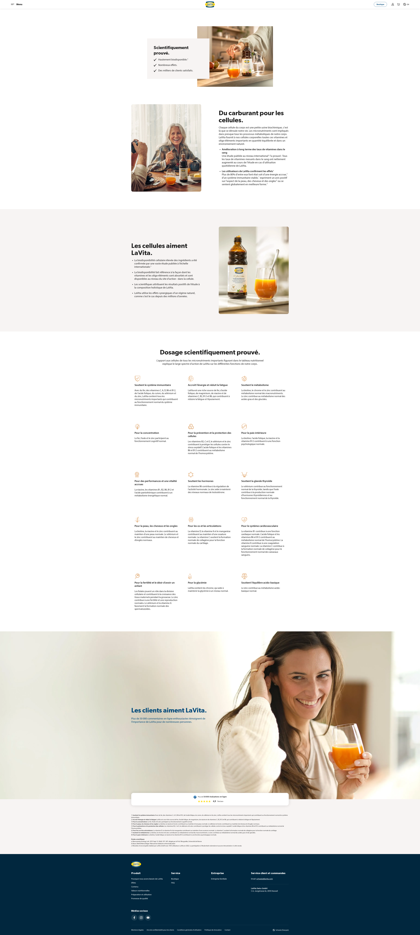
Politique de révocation (213, 930)
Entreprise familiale (219, 879)
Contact (227, 930)
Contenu (134, 887)
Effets (133, 883)
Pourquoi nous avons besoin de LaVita (147, 879)
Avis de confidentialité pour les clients (160, 930)
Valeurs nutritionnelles (140, 891)
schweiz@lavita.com (264, 879)
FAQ (173, 883)
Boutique (175, 879)
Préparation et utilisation (141, 895)
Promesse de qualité (139, 899)
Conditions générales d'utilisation (189, 930)
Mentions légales (137, 930)
